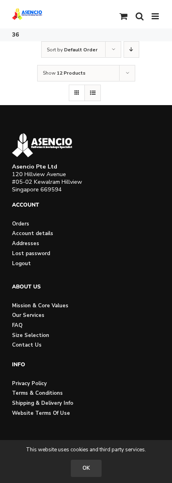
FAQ (17, 325)
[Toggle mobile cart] (124, 16)
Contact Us (27, 345)
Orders (20, 223)
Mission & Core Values (40, 305)
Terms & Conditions (37, 393)
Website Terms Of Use (41, 413)
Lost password (31, 253)
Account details (32, 233)
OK (86, 468)
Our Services (28, 315)
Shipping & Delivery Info (42, 403)
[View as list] (92, 93)
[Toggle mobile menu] (156, 16)
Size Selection (30, 335)
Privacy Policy (29, 383)
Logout (21, 263)
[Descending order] (131, 49)
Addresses (25, 243)
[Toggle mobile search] (140, 16)
